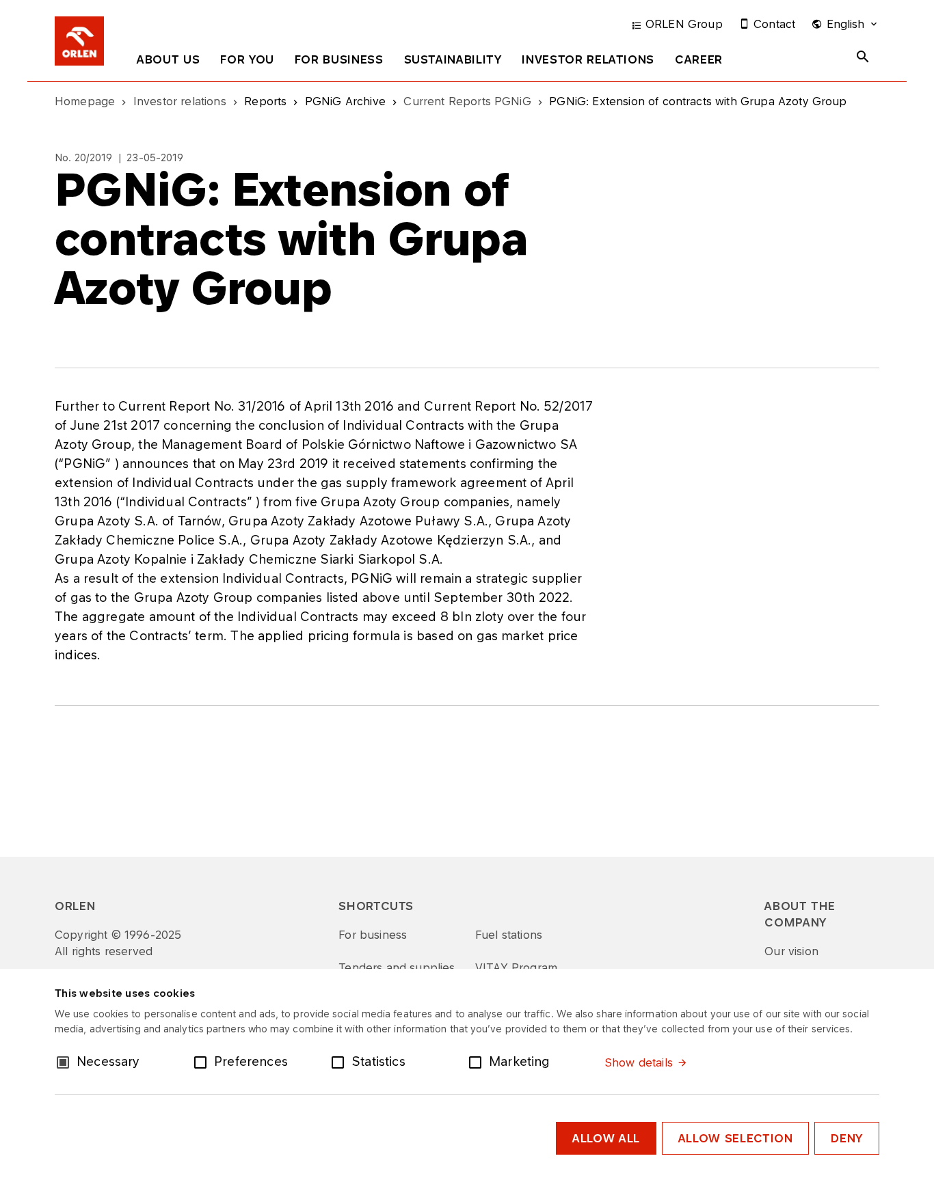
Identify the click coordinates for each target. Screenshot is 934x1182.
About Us (168, 59)
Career (699, 59)
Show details (638, 1062)
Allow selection (735, 1138)
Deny (847, 1138)
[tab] (168, 62)
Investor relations (588, 59)
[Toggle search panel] (862, 56)
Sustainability (453, 59)
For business (339, 59)
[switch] (203, 1061)
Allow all (606, 1138)
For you (246, 59)
